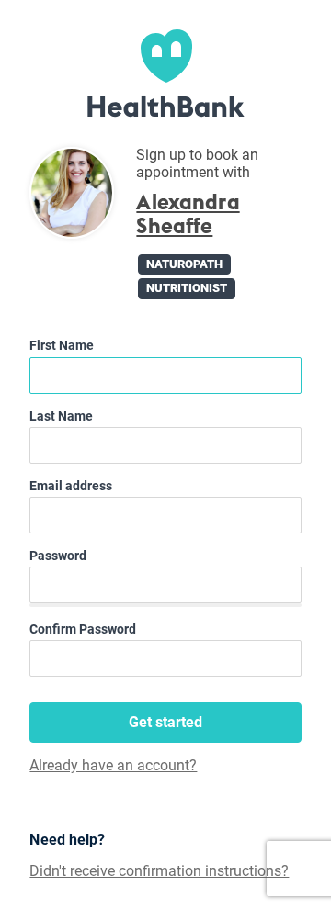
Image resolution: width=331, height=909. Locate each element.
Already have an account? (113, 766)
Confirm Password (82, 629)
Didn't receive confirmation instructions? (159, 871)
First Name (61, 345)
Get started (165, 722)
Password (57, 555)
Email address (70, 485)
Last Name (61, 416)
